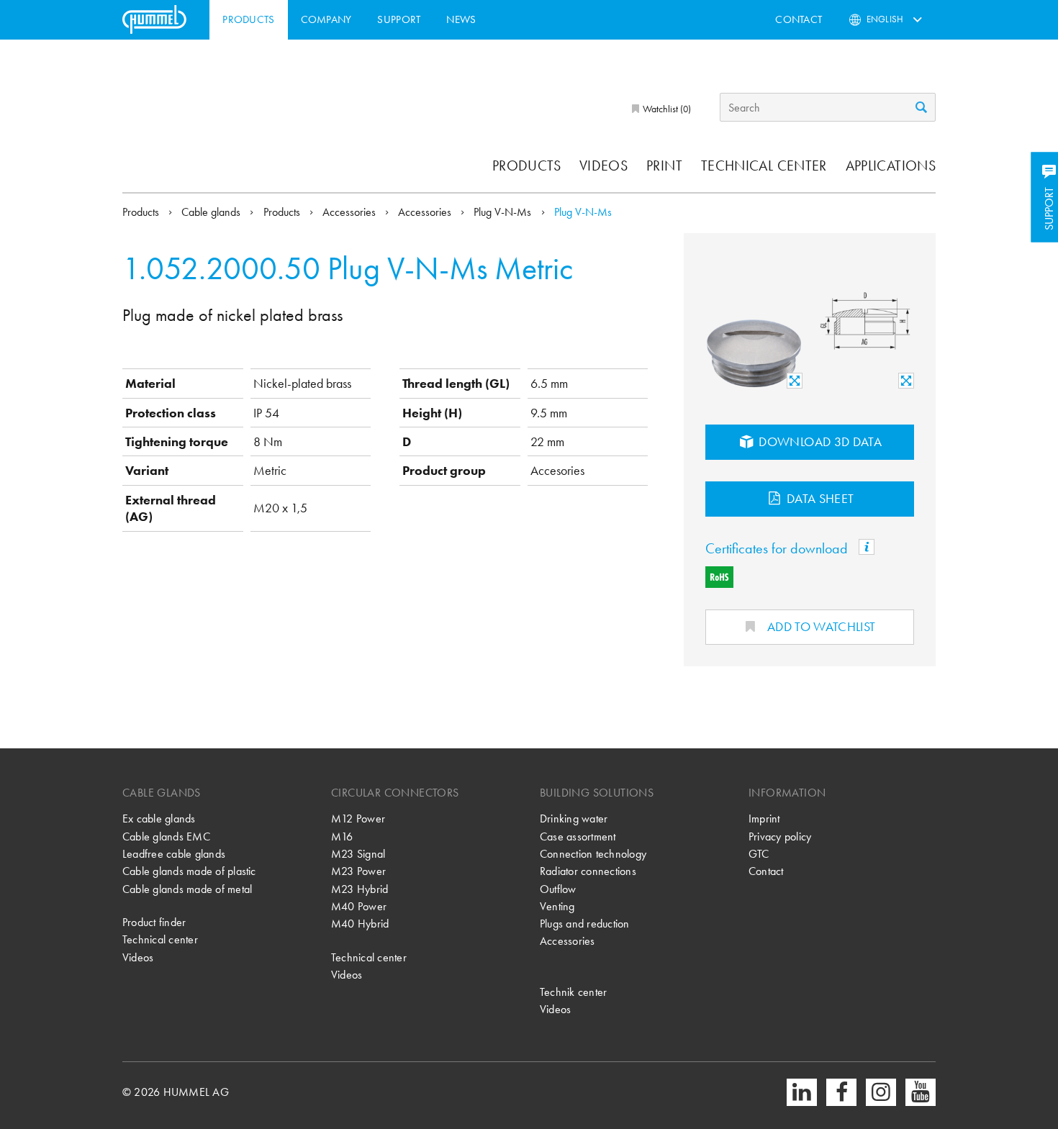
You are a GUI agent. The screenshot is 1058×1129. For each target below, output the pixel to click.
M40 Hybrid (360, 923)
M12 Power (358, 818)
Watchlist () (666, 108)
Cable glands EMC (166, 836)
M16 (342, 836)
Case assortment (578, 836)
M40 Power (358, 906)
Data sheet (819, 498)
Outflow (558, 889)
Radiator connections (588, 871)
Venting (557, 906)
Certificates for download (778, 548)
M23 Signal (358, 853)
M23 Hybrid (359, 889)
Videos (603, 165)
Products (248, 19)
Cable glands (212, 211)
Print (664, 165)
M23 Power (358, 871)
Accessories (350, 211)
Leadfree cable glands (173, 853)
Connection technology (593, 853)
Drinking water (573, 818)
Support (398, 19)
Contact (798, 19)
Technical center (764, 165)
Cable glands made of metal (187, 889)
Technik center (573, 991)
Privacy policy (780, 836)
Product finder (154, 922)
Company (326, 19)
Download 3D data (819, 441)
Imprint (764, 818)
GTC (759, 853)
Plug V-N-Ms (504, 211)
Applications (891, 165)
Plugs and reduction (585, 923)
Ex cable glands (159, 818)
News (461, 19)
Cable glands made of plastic (189, 871)
